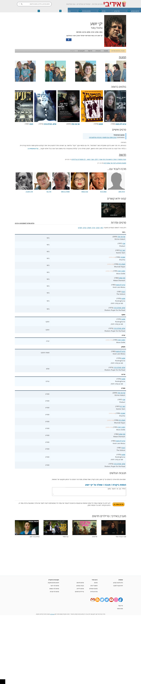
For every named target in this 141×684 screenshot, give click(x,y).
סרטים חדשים (80, 582)
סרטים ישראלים (66, 11)
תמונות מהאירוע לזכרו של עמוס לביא (115, 163)
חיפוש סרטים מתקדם (53, 582)
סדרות (103, 11)
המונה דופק (121, 271)
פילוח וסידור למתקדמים (26, 223)
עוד (17, 11)
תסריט (80, 228)
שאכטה (123, 257)
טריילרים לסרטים (79, 591)
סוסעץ (123, 298)
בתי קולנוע (117, 11)
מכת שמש (122, 278)
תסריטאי (78, 32)
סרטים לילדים (80, 588)
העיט (123, 292)
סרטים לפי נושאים (54, 588)
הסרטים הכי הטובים (46, 11)
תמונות (106, 51)
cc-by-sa (52, 614)
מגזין (28, 11)
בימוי (101, 228)
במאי (100, 32)
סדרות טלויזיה (93, 591)
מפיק (96, 32)
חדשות (90, 51)
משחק (89, 228)
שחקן (88, 32)
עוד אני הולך (121, 237)
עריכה (84, 32)
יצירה (93, 32)
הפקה (98, 228)
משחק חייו (122, 264)
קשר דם (122, 250)
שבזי (123, 243)
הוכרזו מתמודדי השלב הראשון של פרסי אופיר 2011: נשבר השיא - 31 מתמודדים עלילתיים (99, 159)
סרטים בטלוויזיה (86, 11)
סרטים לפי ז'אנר (54, 585)
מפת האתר (120, 608)
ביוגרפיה (98, 51)
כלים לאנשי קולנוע (118, 582)
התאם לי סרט (93, 585)
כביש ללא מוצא (120, 285)
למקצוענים (81, 51)
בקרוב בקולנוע (80, 585)
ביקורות (72, 51)
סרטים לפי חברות (54, 591)
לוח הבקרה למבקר (118, 585)
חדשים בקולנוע (135, 11)
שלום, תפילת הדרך (119, 308)
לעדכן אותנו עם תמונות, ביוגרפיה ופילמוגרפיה (103, 137)
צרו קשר (120, 605)
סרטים (95, 582)
